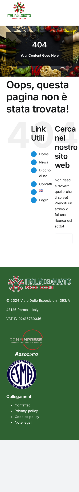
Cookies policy (27, 417)
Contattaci (23, 405)
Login (43, 200)
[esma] (22, 360)
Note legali (23, 422)
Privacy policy (26, 411)
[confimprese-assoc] (26, 331)
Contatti (45, 184)
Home (44, 154)
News (43, 162)
